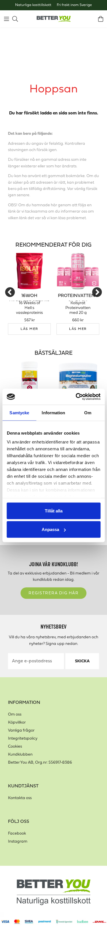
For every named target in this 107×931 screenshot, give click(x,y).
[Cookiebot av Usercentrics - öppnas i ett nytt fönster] (76, 397)
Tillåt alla (53, 510)
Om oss (14, 714)
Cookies (15, 746)
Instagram (17, 841)
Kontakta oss (20, 798)
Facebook (17, 833)
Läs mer (29, 329)
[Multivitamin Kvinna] (29, 379)
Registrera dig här (53, 593)
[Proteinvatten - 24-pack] (77, 270)
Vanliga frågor (21, 730)
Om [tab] (87, 412)
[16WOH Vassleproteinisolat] (29, 270)
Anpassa (50, 529)
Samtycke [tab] (19, 412)
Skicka (82, 661)
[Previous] (10, 292)
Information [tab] (53, 412)
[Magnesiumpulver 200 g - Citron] (77, 379)
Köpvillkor (17, 722)
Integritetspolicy (22, 738)
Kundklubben (20, 754)
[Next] (97, 292)
